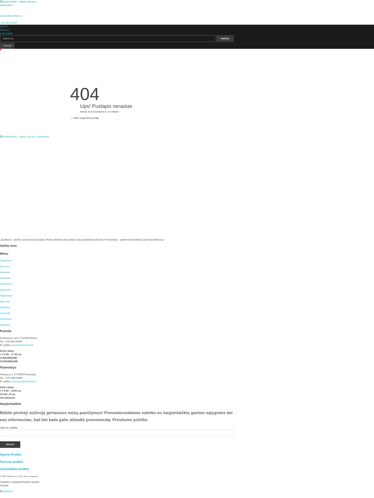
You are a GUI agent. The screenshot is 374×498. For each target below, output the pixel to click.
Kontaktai (5, 272)
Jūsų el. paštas (9, 427)
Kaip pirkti (5, 278)
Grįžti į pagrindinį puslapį (85, 118)
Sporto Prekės (11, 454)
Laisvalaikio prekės (14, 469)
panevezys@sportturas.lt (24, 381)
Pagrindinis (6, 260)
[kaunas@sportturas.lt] (1, 12)
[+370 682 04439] (1, 19)
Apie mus (5, 266)
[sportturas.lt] (19, 5)
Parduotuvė (6, 284)
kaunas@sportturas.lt (11, 16)
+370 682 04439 (8, 23)
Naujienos (5, 290)
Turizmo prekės (11, 462)
